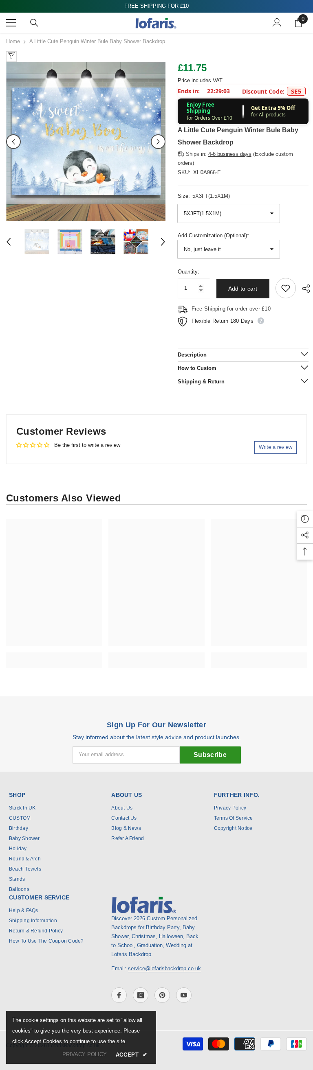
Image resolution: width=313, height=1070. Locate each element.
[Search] (34, 23)
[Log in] (277, 22)
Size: (204, 196)
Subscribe (210, 754)
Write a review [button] (275, 447)
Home (13, 41)
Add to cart (243, 288)
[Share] (303, 288)
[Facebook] (119, 995)
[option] (85, 141)
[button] (13, 141)
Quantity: (188, 272)
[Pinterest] (162, 995)
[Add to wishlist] (286, 288)
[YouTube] (184, 995)
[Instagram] (140, 995)
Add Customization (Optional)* (213, 235)
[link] (54, 655)
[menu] (11, 23)
